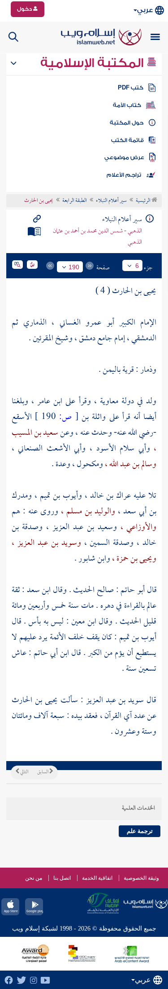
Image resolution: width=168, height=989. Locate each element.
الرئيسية (143, 201)
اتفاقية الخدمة (97, 878)
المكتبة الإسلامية (93, 63)
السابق (43, 772)
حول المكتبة (126, 123)
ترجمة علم (140, 831)
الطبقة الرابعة (74, 201)
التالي (23, 772)
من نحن (33, 878)
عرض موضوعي (124, 157)
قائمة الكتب (127, 140)
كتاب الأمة (127, 105)
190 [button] (74, 267)
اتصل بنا (62, 878)
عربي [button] (145, 10)
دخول (25, 9)
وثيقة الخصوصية (141, 878)
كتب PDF (130, 88)
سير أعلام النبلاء (111, 201)
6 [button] (137, 265)
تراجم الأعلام (124, 175)
